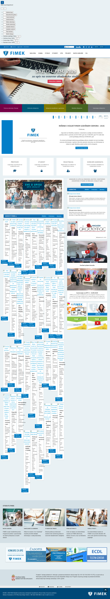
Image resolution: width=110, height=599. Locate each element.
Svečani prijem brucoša (7, 355)
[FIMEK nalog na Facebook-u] (84, 47)
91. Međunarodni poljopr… (56, 301)
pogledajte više (16, 554)
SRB (97, 46)
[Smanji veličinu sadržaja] (17, 36)
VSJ (86, 53)
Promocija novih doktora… (62, 299)
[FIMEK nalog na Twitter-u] (89, 47)
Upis (61, 53)
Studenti (55, 53)
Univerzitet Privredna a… (56, 417)
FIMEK (11, 593)
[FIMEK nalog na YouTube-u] (92, 47)
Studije (47, 53)
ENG (102, 46)
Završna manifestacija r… (50, 295)
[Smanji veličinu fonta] (16, 38)
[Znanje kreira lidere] (75, 196)
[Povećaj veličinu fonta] (18, 38)
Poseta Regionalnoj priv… (28, 358)
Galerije (14, 46)
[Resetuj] (2, 9)
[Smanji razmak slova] (16, 43)
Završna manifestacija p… (22, 233)
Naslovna (33, 53)
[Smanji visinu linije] (14, 40)
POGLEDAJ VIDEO (87, 251)
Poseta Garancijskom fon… (56, 230)
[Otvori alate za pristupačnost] (2, 2)
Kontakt (27, 46)
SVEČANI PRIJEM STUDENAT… (29, 448)
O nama (40, 53)
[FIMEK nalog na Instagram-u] (86, 47)
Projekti (68, 53)
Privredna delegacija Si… (62, 364)
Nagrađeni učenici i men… (15, 414)
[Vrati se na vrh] (106, 590)
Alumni (20, 46)
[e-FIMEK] (78, 47)
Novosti (7, 46)
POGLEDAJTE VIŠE (77, 311)
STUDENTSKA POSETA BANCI (29, 287)
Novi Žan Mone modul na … (34, 377)
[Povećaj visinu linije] (17, 40)
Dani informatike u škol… (8, 281)
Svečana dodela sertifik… (48, 228)
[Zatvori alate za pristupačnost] (5, 9)
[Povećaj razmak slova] (18, 43)
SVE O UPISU (33, 185)
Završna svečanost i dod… (8, 422)
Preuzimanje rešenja (81, 148)
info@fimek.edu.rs (49, 594)
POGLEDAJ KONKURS (87, 184)
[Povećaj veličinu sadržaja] (20, 36)
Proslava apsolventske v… (43, 439)
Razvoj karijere (78, 53)
